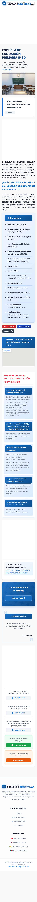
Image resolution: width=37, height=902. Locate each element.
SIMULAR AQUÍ (19, 760)
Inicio (19, 813)
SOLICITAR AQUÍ (20, 730)
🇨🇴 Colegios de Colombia (18, 846)
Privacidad (19, 825)
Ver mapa (5, 70)
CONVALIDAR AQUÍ (20, 745)
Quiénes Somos (19, 817)
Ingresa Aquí (17, 598)
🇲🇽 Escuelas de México (18, 850)
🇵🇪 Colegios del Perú (18, 838)
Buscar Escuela (19, 821)
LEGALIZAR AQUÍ (20, 713)
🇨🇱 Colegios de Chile (18, 842)
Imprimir (7, 331)
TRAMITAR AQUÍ (20, 698)
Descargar (8, 326)
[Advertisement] (18, 25)
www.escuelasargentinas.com (18, 867)
